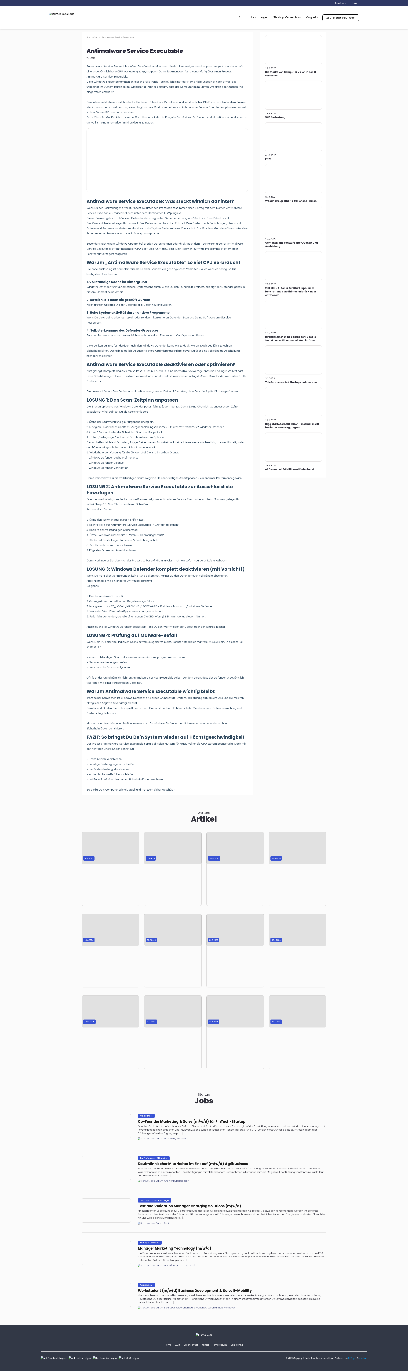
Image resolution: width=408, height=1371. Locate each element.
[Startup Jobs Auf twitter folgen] (80, 1358)
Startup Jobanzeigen (254, 17)
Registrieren (341, 3)
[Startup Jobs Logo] (61, 14)
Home (168, 1344)
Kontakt (206, 1344)
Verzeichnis (237, 1344)
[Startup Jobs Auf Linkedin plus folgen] (105, 1358)
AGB (177, 1344)
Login (354, 3)
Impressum (220, 1344)
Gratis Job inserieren (341, 18)
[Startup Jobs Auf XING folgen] (129, 1358)
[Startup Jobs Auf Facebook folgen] (54, 1358)
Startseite (92, 37)
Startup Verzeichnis (287, 17)
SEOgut (352, 1358)
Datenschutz (191, 1344)
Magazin (312, 17)
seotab (363, 1358)
